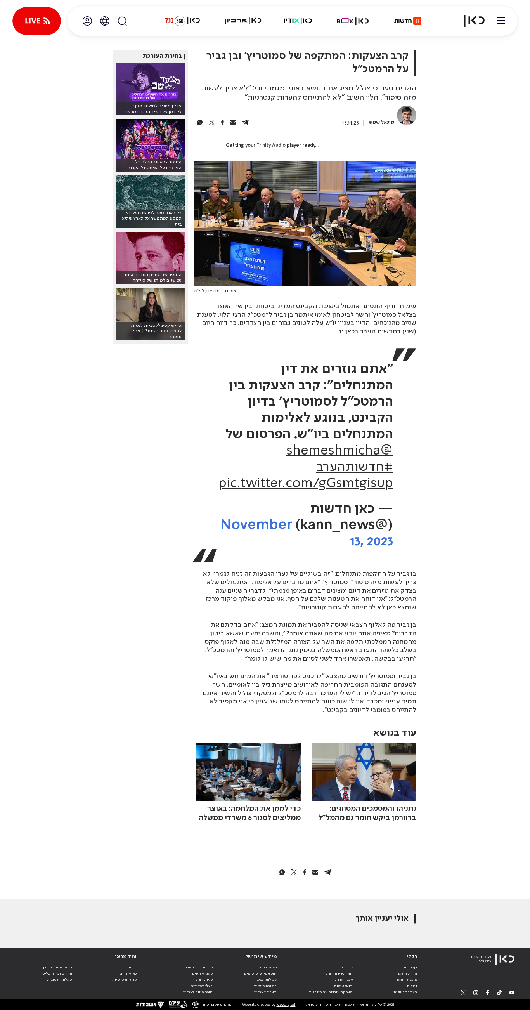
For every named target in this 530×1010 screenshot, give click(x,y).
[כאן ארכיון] (242, 21)
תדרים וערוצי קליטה (56, 973)
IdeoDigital (285, 1005)
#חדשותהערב (354, 467)
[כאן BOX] (353, 21)
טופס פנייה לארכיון (198, 992)
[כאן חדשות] (408, 21)
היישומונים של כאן (57, 967)
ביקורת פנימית (265, 986)
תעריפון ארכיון (265, 992)
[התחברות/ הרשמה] (87, 21)
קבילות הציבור (265, 980)
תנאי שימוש (343, 986)
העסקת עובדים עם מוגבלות (331, 992)
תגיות (132, 967)
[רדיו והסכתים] (298, 21)
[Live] (36, 21)
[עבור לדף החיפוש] (122, 21)
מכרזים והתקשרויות (197, 967)
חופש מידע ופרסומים (260, 973)
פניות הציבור (202, 980)
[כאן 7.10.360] (182, 21)
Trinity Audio (271, 145)
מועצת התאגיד (405, 980)
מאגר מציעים (202, 973)
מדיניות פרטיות (124, 980)
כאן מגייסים (267, 967)
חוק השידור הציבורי (337, 973)
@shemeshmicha (339, 451)
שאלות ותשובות (59, 980)
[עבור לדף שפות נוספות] (105, 21)
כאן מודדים (128, 973)
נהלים (412, 986)
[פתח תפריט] (500, 21)
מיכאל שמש (381, 122)
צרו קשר (346, 967)
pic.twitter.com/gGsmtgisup (305, 483)
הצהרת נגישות (405, 992)
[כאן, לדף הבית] (469, 21)
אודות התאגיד (406, 973)
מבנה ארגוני (343, 980)
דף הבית (410, 967)
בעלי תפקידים (202, 986)
